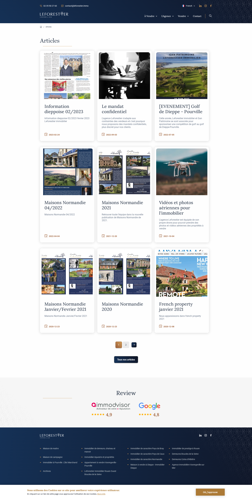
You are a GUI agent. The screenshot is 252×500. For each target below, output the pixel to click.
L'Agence (166, 16)
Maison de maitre (51, 448)
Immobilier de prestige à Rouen (186, 448)
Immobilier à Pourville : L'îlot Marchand (60, 462)
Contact (197, 16)
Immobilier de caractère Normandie (146, 459)
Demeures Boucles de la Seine (185, 453)
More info (101, 494)
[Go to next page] (134, 344)
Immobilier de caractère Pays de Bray (147, 448)
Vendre (182, 16)
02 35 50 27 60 (50, 5)
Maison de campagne (52, 457)
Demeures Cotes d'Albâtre (183, 459)
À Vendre (149, 16)
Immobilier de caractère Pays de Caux (147, 453)
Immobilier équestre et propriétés (99, 457)
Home (41, 27)
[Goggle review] (149, 406)
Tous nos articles (126, 359)
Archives (47, 471)
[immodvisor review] (111, 406)
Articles (48, 27)
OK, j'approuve (210, 492)
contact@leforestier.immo (77, 5)
